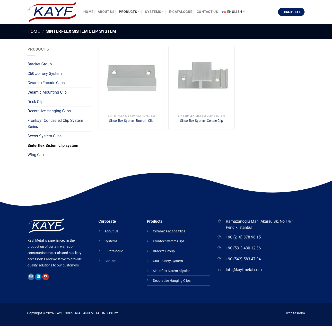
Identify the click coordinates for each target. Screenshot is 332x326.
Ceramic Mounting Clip (47, 92)
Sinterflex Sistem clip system (52, 145)
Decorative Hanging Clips (49, 111)
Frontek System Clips (168, 241)
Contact (111, 261)
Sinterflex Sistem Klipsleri (171, 271)
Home (88, 12)
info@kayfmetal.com (244, 269)
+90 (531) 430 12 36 (243, 248)
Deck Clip (35, 101)
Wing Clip (35, 154)
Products (128, 12)
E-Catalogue (180, 12)
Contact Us (207, 12)
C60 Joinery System (44, 73)
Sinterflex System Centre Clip (201, 121)
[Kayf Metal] (51, 12)
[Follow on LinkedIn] (38, 276)
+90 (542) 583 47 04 (243, 259)
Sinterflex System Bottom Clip (131, 121)
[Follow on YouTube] (45, 276)
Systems (153, 12)
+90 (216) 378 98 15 (243, 237)
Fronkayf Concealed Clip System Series (55, 123)
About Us (106, 12)
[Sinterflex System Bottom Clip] (131, 79)
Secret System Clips (44, 136)
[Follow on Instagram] (31, 276)
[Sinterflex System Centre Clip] (201, 79)
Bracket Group (39, 64)
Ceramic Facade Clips (46, 82)
